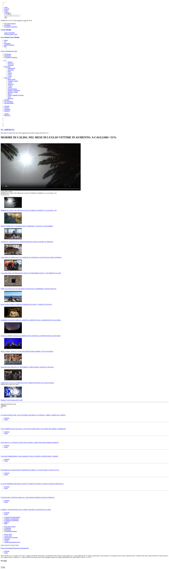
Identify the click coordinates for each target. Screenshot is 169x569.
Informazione (11, 68)
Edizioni (10, 62)
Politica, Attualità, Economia (16, 95)
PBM (5, 523)
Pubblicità (7, 111)
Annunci (6, 107)
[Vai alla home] (6, 37)
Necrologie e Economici (11, 537)
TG (5, 42)
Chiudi (3, 567)
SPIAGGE (7, 115)
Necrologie (7, 109)
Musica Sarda (11, 79)
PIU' (5, 46)
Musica (10, 93)
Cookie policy (8, 536)
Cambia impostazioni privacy (12, 542)
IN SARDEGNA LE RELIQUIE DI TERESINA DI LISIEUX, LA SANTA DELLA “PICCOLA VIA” (30, 470)
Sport (9, 71)
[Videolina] (6, 29)
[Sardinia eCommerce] (10, 26)
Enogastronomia (12, 89)
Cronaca (10, 85)
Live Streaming (8, 101)
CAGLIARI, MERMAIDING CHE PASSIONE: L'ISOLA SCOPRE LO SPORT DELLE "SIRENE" (29, 456)
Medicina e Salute (13, 92)
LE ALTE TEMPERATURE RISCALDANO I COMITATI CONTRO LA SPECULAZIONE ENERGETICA (32, 483)
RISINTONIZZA (9, 45)
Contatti (6, 540)
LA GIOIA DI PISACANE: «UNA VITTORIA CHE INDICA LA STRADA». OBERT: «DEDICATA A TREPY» (33, 415)
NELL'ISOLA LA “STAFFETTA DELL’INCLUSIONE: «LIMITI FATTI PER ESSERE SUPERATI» (30, 442)
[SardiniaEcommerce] (10, 531)
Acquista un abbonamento (11, 519)
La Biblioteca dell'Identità (11, 520)
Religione (10, 98)
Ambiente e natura (13, 81)
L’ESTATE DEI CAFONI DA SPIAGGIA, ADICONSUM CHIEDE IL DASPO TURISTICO (27, 497)
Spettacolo (11, 70)
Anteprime (11, 65)
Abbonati (6, 106)
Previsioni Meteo (9, 103)
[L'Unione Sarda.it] (10, 23)
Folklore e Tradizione (14, 90)
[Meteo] (5, 2)
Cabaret (10, 82)
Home (6, 40)
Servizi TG (11, 63)
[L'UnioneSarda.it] (9, 526)
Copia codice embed (6, 191)
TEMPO (6, 114)
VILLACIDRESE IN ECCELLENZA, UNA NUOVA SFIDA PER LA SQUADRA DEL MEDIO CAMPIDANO (33, 429)
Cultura (10, 73)
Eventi (9, 74)
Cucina (10, 76)
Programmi (7, 43)
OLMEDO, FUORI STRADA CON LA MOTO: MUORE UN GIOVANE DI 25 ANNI (26, 509)
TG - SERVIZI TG (7, 130)
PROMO (6, 100)
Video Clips (7, 78)
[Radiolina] (7, 25)
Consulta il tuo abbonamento (12, 517)
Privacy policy (8, 534)
